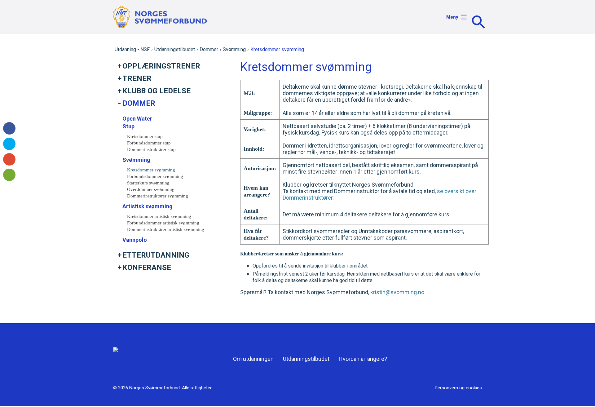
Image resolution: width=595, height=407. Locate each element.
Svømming (234, 49)
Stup (128, 126)
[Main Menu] (463, 21)
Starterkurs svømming (148, 182)
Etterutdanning (155, 255)
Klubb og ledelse (156, 90)
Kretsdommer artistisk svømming (159, 216)
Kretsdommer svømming (151, 169)
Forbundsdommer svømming (155, 176)
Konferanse (146, 267)
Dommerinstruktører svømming (157, 195)
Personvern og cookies (458, 388)
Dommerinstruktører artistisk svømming (165, 229)
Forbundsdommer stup (149, 142)
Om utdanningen (253, 359)
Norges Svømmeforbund (154, 388)
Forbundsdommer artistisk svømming (163, 222)
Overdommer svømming (150, 189)
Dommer (209, 49)
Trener (137, 78)
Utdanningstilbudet (174, 49)
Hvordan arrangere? (363, 359)
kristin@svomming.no (397, 292)
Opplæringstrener (161, 66)
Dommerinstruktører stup (151, 149)
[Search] (478, 22)
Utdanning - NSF (132, 49)
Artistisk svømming (147, 206)
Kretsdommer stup (145, 136)
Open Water (137, 118)
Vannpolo (134, 240)
